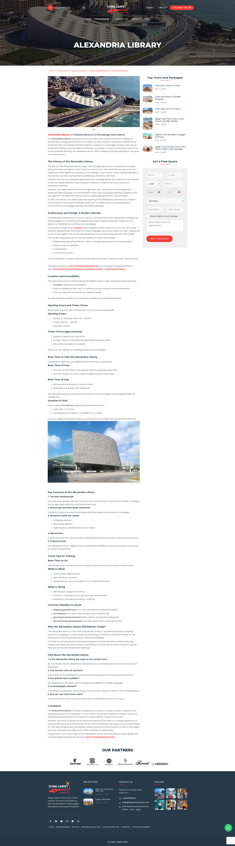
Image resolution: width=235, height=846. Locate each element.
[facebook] (50, 821)
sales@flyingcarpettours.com (135, 802)
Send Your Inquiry (159, 238)
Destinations (102, 19)
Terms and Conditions (141, 827)
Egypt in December (103, 799)
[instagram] (67, 821)
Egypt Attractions (63, 827)
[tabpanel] (94, 101)
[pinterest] (56, 821)
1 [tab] (93, 129)
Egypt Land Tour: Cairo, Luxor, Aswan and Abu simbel (169, 120)
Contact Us (121, 19)
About (135, 19)
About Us (75, 827)
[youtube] (61, 821)
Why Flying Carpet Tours (91, 827)
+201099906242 (129, 798)
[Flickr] (72, 821)
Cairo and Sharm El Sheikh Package (168, 98)
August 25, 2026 (102, 794)
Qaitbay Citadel (93, 269)
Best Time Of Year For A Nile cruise (104, 790)
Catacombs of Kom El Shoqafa (68, 269)
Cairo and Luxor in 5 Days (167, 109)
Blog (147, 19)
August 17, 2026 (101, 802)
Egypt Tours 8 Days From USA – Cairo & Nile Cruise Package (171, 148)
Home (88, 19)
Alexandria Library (59, 134)
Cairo (79, 694)
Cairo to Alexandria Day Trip (83, 266)
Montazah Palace (116, 269)
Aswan (78, 227)
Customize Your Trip (181, 7)
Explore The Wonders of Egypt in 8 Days (170, 135)
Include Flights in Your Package (164, 216)
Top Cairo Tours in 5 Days (167, 85)
